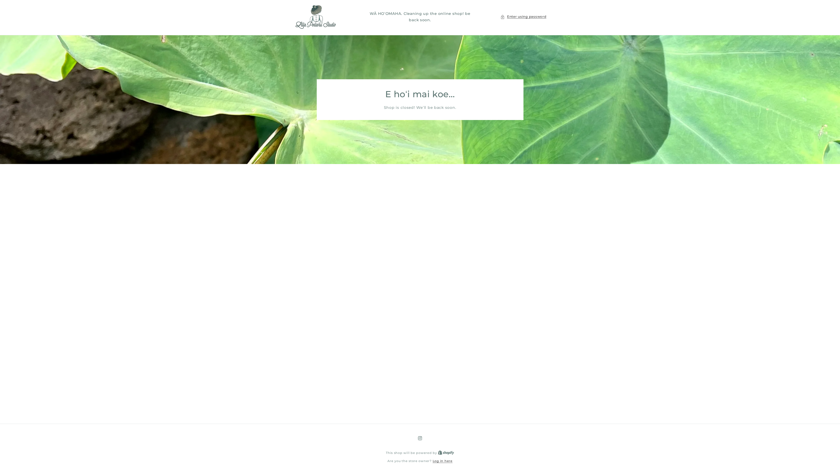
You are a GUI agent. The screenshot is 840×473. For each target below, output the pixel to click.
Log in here (443, 461)
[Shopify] (446, 453)
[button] (523, 17)
